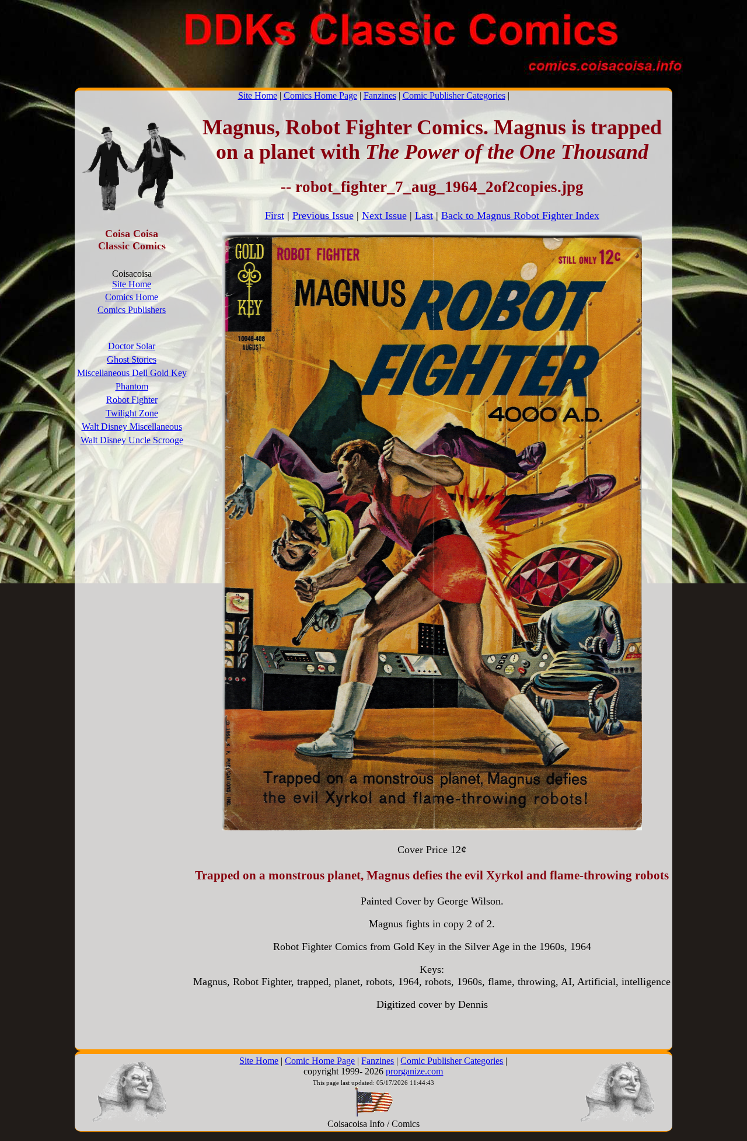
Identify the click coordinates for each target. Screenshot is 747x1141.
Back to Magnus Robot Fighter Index (520, 215)
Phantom (132, 386)
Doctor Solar (131, 346)
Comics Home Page (320, 95)
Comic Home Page (320, 1061)
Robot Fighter (132, 400)
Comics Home (131, 297)
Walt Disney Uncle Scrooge (132, 440)
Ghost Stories (131, 359)
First (274, 215)
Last (424, 215)
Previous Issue (323, 215)
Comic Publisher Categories (454, 95)
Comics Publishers (131, 310)
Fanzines (380, 95)
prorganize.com (414, 1071)
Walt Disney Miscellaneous (132, 427)
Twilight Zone (132, 413)
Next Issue (384, 215)
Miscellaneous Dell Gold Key (132, 373)
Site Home (257, 95)
